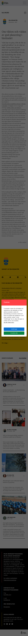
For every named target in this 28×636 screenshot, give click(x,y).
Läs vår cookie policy (9, 322)
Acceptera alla (14, 333)
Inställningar (14, 329)
